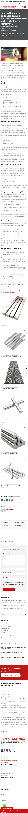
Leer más (24, 298)
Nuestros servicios (4, 767)
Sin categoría (4, 637)
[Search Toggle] (22, 7)
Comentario (6, 553)
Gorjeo (4, 500)
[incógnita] (21, 3)
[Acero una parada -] (8, 7)
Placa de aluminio (4, 753)
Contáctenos (3, 766)
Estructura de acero (5, 636)
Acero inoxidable (4, 322)
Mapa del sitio (4, 775)
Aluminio (3, 623)
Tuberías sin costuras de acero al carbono (9, 760)
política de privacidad (5, 773)
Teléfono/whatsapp (5, 789)
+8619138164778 (9, 746)
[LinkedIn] (26, 3)
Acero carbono (4, 625)
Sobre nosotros (4, 769)
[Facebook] (19, 3)
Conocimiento (4, 628)
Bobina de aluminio (5, 758)
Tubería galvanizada (5, 754)
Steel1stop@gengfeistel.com (16, 747)
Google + (9, 500)
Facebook (2, 500)
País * (2, 794)
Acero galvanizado (5, 626)
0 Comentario (16, 45)
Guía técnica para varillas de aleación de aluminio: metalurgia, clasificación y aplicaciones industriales (12, 656)
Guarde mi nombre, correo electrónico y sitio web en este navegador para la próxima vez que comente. (13, 584)
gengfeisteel (9, 45)
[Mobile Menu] (25, 7)
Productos (3, 771)
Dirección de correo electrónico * (8, 784)
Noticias (3, 632)
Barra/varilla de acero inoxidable (12, 322)
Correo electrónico (12, 500)
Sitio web (5, 577)
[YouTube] (24, 3)
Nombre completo (5, 779)
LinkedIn (7, 500)
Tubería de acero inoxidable (6, 756)
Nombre (5, 567)
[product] (14, 308)
